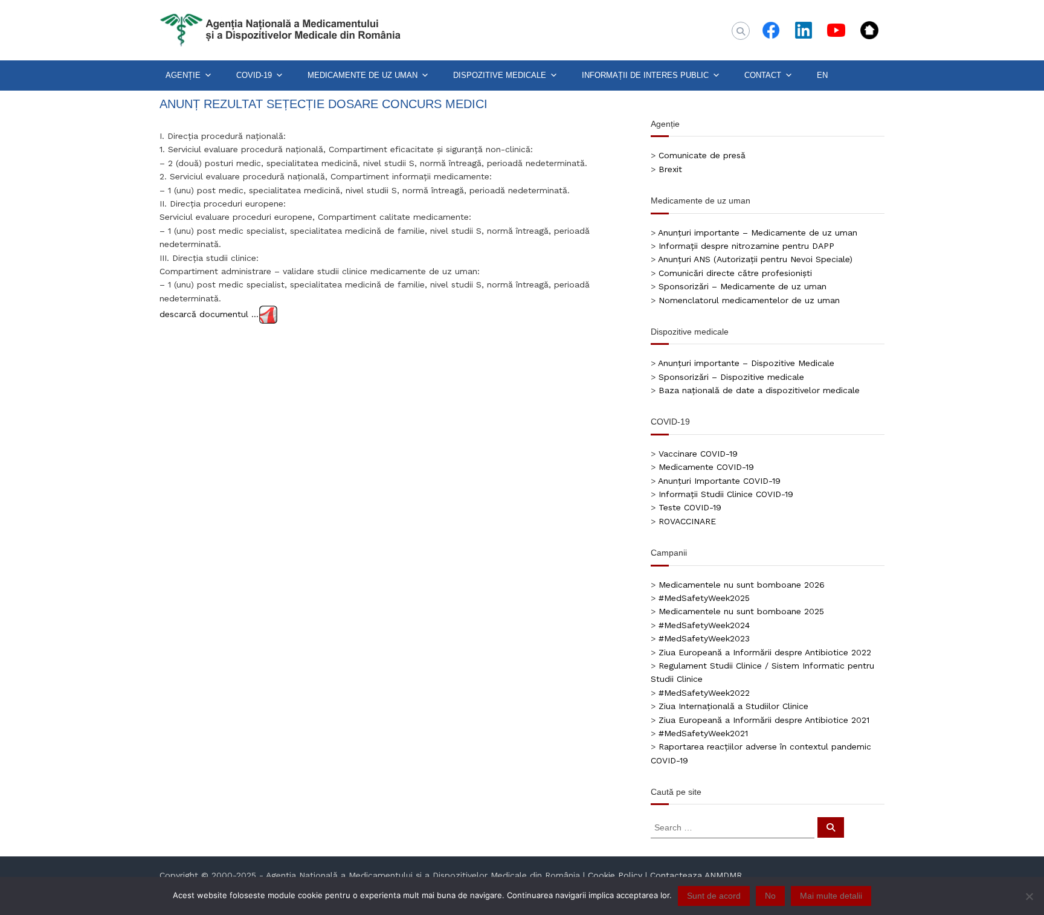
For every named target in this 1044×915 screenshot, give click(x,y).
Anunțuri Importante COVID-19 (719, 481)
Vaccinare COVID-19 (698, 453)
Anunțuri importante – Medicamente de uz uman (757, 232)
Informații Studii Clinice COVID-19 (726, 494)
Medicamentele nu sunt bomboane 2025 (741, 611)
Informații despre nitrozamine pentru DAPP (746, 246)
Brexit (670, 169)
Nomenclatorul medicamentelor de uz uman (749, 300)
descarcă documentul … (209, 314)
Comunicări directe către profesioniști (735, 273)
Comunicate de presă (702, 155)
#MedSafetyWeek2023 (704, 638)
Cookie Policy (615, 875)
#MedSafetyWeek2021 (703, 733)
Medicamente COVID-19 (706, 467)
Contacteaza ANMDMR (696, 875)
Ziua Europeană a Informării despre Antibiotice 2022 (765, 652)
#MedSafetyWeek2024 (704, 625)
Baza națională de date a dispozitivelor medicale (759, 390)
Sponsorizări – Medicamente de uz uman (742, 286)
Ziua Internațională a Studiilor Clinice (733, 706)
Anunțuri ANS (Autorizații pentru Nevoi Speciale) (755, 259)
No (770, 896)
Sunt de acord (714, 896)
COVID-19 (254, 75)
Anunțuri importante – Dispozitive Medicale (746, 363)
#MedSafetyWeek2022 (704, 693)
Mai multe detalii (831, 896)
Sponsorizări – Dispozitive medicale (731, 377)
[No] (1029, 896)
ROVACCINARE (687, 521)
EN (822, 75)
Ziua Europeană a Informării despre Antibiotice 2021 (764, 720)
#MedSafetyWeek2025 (704, 598)
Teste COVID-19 (690, 507)
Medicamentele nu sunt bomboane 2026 (742, 584)
